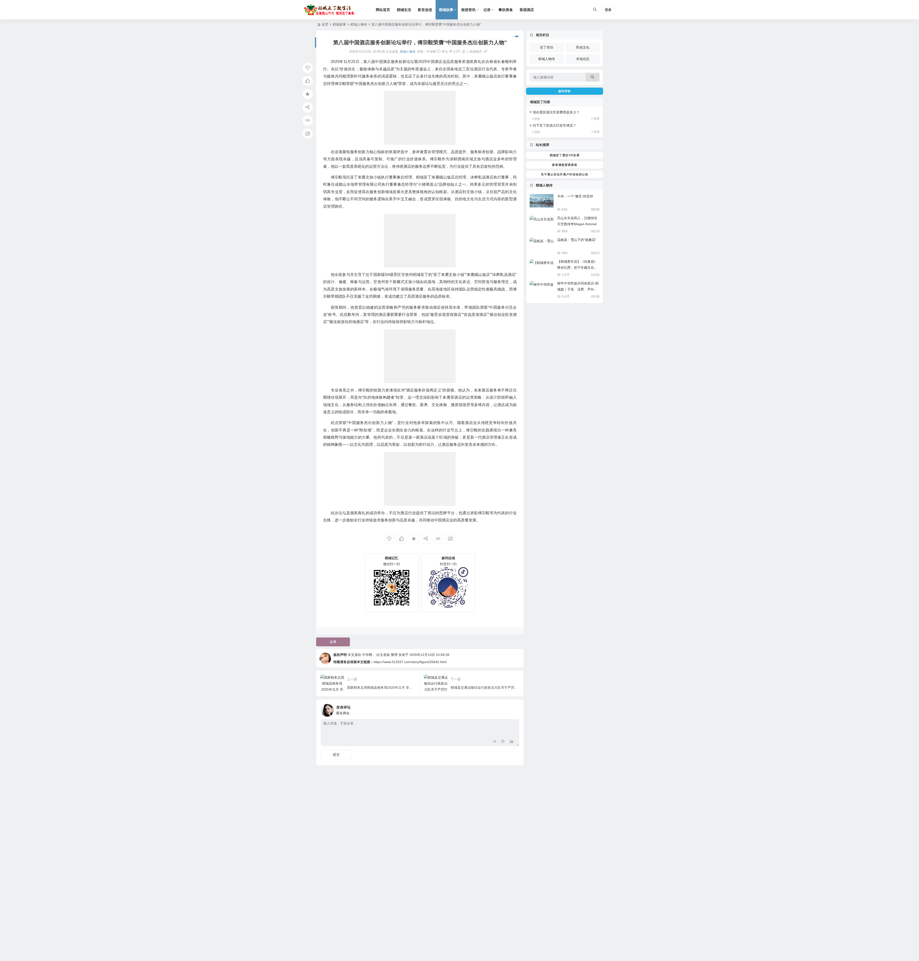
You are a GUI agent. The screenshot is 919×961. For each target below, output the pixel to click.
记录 (487, 10)
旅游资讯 (468, 10)
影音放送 (425, 10)
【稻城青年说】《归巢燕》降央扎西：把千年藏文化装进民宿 (577, 267)
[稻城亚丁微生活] (330, 10)
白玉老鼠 (383, 655)
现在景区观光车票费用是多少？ (556, 112)
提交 (336, 754)
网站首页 (383, 10)
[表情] (503, 742)
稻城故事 (446, 10)
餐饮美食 (506, 10)
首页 (325, 24)
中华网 (431, 51)
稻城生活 (404, 10)
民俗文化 (582, 47)
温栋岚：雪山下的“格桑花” (576, 240)
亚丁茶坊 (546, 47)
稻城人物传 (358, 24)
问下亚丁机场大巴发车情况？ (554, 125)
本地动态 (582, 59)
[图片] (512, 742)
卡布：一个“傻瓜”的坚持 (575, 196)
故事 (333, 642)
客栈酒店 (527, 10)
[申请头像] (514, 709)
